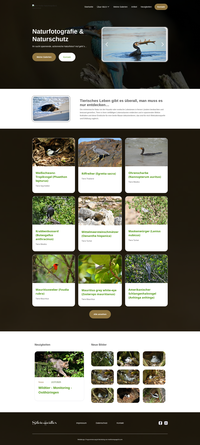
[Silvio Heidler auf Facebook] (160, 423)
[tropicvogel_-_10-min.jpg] (102, 377)
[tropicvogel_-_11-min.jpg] (154, 395)
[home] (46, 7)
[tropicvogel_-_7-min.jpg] (102, 358)
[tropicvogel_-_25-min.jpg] (154, 377)
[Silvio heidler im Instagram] (166, 423)
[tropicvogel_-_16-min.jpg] (128, 377)
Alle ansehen (100, 314)
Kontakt (161, 7)
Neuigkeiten (146, 7)
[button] (103, 6)
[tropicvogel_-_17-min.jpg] (154, 358)
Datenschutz (101, 423)
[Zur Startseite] (44, 423)
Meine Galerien (120, 7)
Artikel (134, 7)
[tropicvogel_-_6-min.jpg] (128, 395)
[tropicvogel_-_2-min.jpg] (128, 358)
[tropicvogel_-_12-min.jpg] (102, 395)
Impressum (81, 423)
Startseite (88, 7)
